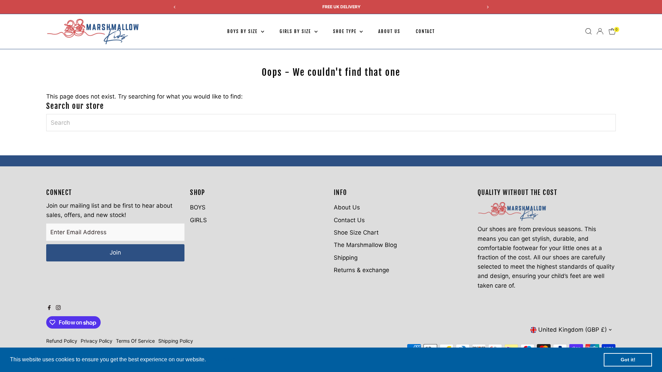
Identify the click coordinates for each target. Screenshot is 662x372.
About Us (389, 31)
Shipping (346, 257)
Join (115, 252)
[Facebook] (49, 308)
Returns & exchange (361, 270)
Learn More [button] (222, 359)
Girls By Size (296, 31)
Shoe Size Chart (356, 232)
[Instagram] (58, 308)
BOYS (197, 207)
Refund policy (61, 341)
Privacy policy (96, 341)
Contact (425, 31)
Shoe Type (345, 31)
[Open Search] (588, 31)
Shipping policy (175, 341)
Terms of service (135, 341)
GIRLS (198, 220)
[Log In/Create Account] (600, 31)
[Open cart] (612, 31)
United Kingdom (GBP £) (572, 329)
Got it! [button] (628, 359)
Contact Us (349, 220)
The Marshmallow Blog (365, 244)
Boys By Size (243, 31)
